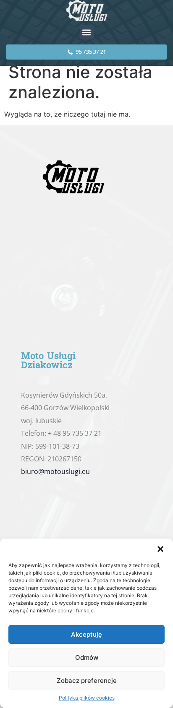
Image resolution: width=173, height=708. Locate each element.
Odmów (86, 657)
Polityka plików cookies (87, 698)
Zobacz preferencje (87, 681)
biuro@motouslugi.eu (55, 471)
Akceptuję (86, 634)
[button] (160, 549)
